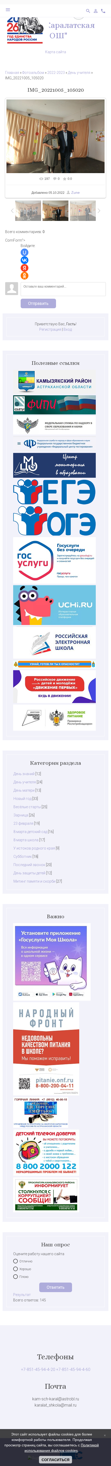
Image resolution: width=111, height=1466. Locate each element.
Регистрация (50, 329)
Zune (75, 192)
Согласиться (55, 1460)
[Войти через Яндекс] (24, 268)
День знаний (24, 774)
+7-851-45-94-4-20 (38, 1369)
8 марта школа (25, 840)
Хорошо (25, 1269)
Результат (22, 1295)
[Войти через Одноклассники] (24, 276)
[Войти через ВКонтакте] (24, 260)
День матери (24, 790)
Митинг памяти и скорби (34, 881)
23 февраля (23, 823)
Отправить (38, 303)
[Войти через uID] (24, 252)
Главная (12, 73)
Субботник (22, 856)
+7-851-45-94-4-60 (73, 1369)
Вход (68, 329)
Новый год (22, 799)
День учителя (79, 73)
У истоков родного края (34, 848)
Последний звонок (29, 865)
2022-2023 (56, 73)
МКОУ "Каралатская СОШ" (55, 30)
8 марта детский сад (30, 832)
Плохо (23, 1277)
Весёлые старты (27, 807)
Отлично (25, 1261)
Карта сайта (55, 52)
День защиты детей (29, 873)
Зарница (20, 815)
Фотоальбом (33, 73)
